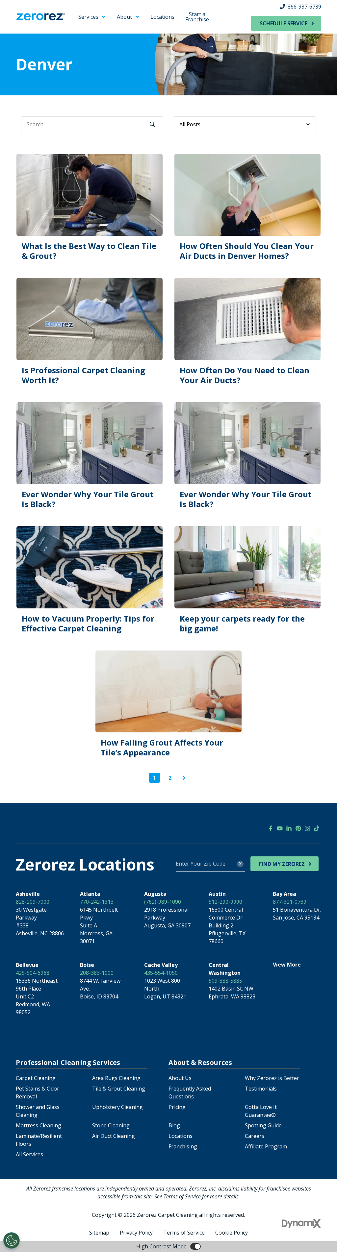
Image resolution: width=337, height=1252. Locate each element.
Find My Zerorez (282, 864)
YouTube (279, 828)
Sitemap (99, 1232)
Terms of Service (184, 1232)
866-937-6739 (304, 6)
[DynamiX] (301, 1223)
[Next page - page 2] (184, 778)
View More (287, 964)
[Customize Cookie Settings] (11, 1240)
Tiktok (316, 828)
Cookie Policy (231, 1232)
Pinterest (298, 828)
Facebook (270, 828)
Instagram (307, 828)
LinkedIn (289, 828)
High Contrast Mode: (162, 1246)
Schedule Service (283, 23)
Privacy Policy (136, 1232)
